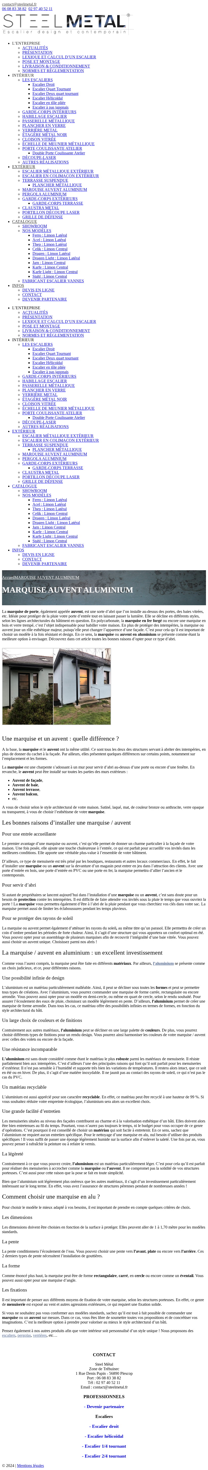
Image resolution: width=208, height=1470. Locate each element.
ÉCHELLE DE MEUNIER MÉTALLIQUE (58, 144)
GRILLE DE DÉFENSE (42, 217)
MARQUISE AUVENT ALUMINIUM (54, 189)
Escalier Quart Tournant (51, 89)
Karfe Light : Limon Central (55, 272)
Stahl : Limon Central (49, 276)
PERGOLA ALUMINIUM (44, 194)
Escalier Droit (43, 84)
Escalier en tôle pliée (48, 103)
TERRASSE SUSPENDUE (45, 180)
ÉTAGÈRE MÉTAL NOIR (44, 135)
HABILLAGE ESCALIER (44, 116)
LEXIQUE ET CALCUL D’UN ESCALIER (59, 57)
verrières (40, 1335)
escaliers (8, 1335)
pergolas (24, 1335)
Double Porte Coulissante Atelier (58, 153)
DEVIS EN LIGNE (38, 290)
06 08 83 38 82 (14, 9)
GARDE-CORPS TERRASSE (57, 203)
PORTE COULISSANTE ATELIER (52, 148)
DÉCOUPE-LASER (39, 157)
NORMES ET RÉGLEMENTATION (53, 71)
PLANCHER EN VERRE (44, 125)
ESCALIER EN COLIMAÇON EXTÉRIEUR (60, 176)
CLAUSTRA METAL (40, 208)
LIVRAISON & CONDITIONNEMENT (56, 66)
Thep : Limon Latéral (49, 244)
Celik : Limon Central (49, 249)
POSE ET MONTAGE (41, 61)
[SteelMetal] (68, 34)
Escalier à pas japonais (50, 107)
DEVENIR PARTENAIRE (44, 299)
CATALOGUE (24, 221)
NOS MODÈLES (36, 230)
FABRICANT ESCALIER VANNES (53, 281)
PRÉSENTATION (37, 52)
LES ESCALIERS (37, 80)
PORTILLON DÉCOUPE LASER (51, 212)
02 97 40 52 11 (40, 9)
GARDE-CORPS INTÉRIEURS (49, 112)
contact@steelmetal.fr (19, 4)
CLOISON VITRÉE (39, 139)
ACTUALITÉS (35, 48)
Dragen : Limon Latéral (51, 253)
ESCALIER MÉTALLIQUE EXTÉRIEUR (58, 171)
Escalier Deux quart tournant (55, 93)
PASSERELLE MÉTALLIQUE (48, 121)
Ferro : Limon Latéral (49, 235)
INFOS (18, 285)
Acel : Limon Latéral (49, 240)
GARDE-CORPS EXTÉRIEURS (50, 199)
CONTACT (32, 294)
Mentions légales (30, 1465)
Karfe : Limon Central (50, 267)
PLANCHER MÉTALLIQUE (57, 185)
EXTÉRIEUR (23, 167)
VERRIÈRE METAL (40, 130)
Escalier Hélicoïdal (47, 98)
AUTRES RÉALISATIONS (45, 162)
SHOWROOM (34, 226)
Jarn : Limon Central (48, 262)
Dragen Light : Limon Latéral (56, 258)
